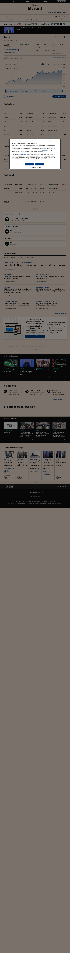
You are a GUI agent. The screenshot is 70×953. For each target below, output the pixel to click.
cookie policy (45, 149)
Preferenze (29, 163)
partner (13, 156)
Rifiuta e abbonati (55, 141)
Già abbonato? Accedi (35, 167)
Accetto (40, 163)
